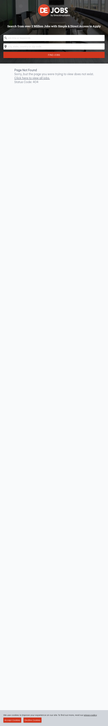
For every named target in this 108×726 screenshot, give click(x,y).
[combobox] (54, 38)
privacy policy (90, 715)
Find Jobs (54, 55)
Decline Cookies (32, 720)
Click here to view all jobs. (32, 78)
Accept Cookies (12, 720)
